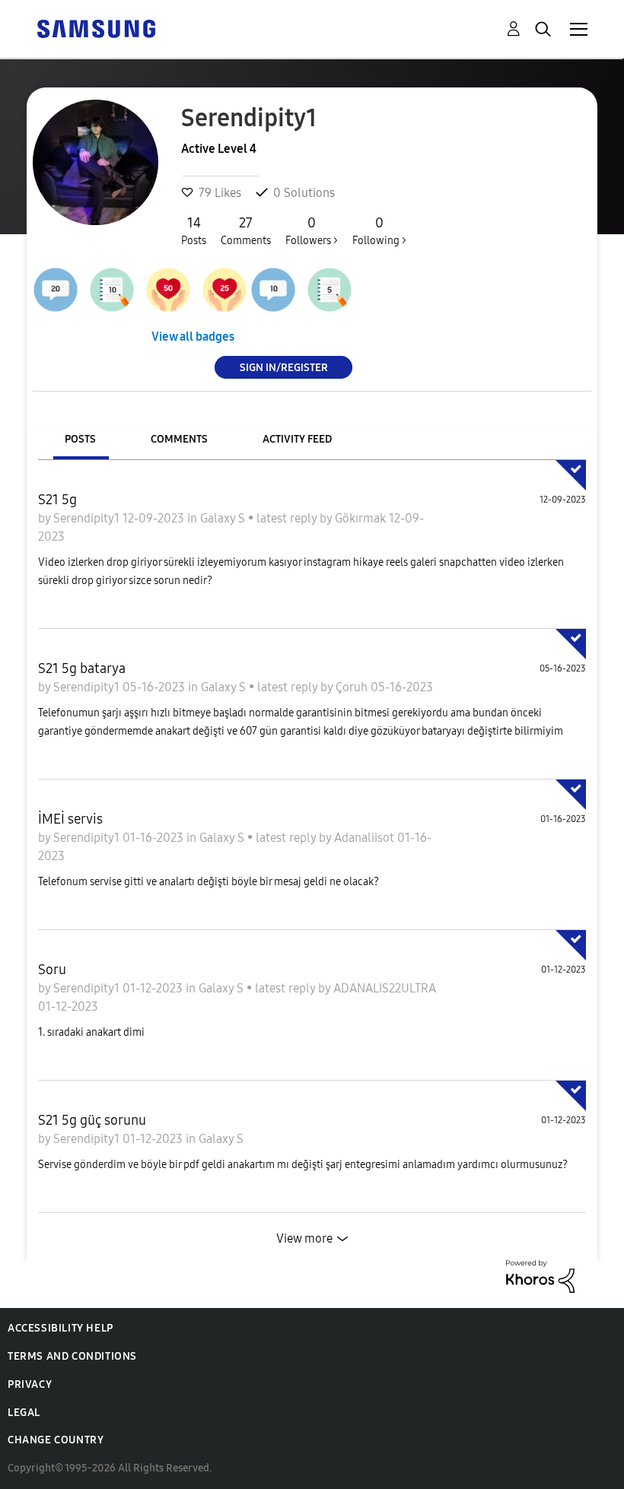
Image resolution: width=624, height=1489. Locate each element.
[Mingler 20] (55, 290)
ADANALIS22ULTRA (384, 988)
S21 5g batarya (82, 668)
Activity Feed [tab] (297, 439)
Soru (52, 969)
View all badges (192, 336)
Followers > (311, 230)
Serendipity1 (88, 518)
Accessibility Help (60, 1328)
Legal (24, 1412)
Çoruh (353, 687)
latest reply (288, 518)
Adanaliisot (365, 837)
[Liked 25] (224, 290)
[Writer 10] (112, 290)
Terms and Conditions (72, 1356)
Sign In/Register (284, 366)
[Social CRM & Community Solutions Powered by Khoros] (540, 1275)
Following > (379, 230)
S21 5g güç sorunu (92, 1120)
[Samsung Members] (96, 28)
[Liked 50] (168, 290)
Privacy (30, 1384)
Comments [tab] (179, 439)
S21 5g (57, 499)
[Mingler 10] (273, 290)
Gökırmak (362, 518)
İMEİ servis (70, 819)
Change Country (55, 1439)
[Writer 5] (329, 290)
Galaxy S (224, 518)
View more (304, 1238)
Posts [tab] (80, 439)
